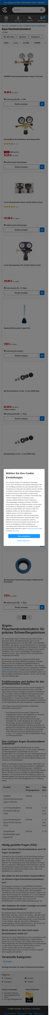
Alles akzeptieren (24, 536)
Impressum (16, 531)
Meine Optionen (24, 540)
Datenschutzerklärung (33, 528)
